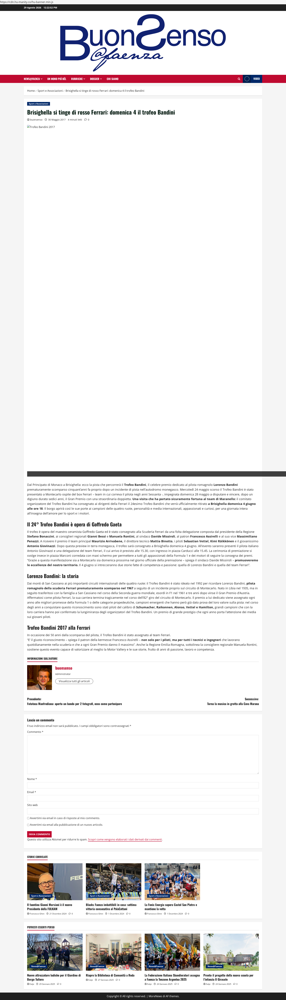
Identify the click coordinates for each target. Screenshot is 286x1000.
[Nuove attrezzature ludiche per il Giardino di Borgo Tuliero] (55, 952)
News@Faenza (32, 79)
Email (31, 792)
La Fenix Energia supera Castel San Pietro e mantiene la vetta (171, 906)
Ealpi (32, 984)
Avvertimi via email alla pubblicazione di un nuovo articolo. (66, 825)
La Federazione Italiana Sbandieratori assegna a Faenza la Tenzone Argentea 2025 (172, 977)
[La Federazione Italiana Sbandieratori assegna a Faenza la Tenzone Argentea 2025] (172, 952)
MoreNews (155, 996)
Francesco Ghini (37, 913)
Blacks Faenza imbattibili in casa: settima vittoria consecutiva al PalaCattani (111, 906)
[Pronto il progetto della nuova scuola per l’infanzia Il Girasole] (231, 952)
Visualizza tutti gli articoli (74, 681)
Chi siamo (112, 79)
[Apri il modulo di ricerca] (239, 79)
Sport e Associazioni (38, 103)
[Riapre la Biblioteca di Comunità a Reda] (113, 952)
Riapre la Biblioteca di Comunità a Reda (110, 975)
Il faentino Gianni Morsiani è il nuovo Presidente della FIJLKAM (49, 906)
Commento (35, 732)
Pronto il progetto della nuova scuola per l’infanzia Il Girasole (228, 977)
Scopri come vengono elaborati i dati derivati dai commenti (125, 839)
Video (256, 79)
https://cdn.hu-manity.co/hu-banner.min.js (26, 2)
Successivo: (233, 701)
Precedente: (74, 701)
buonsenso (36, 119)
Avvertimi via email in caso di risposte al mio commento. (65, 818)
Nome (32, 779)
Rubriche (77, 79)
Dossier (94, 79)
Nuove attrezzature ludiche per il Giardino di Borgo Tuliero (54, 977)
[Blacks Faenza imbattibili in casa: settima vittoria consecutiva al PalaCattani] (113, 881)
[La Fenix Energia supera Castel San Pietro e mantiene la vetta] (172, 881)
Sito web (32, 805)
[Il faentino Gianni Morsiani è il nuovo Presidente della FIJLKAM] (55, 881)
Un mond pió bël (56, 79)
